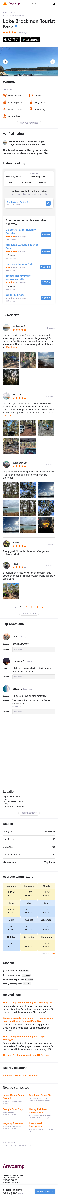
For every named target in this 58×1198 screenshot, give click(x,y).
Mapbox (8, 1145)
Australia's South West (15, 16)
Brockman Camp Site (40, 1095)
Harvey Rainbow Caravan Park (38, 1111)
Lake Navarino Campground (36, 1125)
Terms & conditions (12, 1182)
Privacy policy (10, 1180)
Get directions (29, 813)
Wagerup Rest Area (13, 1123)
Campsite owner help (13, 1175)
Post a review (29, 613)
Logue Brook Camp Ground (13, 1097)
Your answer (19, 649)
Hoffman (33, 1075)
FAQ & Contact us (11, 1178)
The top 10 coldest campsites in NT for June (26, 1055)
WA (4, 16)
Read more (11, 347)
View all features (29, 123)
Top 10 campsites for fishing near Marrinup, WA (28, 1002)
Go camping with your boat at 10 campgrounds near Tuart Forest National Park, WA (28, 1019)
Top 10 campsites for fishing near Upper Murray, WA (24, 1038)
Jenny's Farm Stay (13, 1109)
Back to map (10, 12)
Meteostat (51, 954)
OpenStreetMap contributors (23, 1145)
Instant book (43, 1192)
